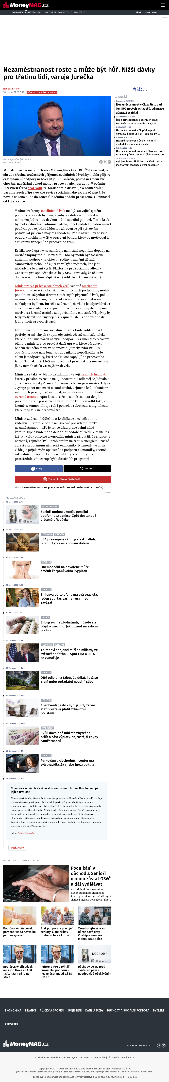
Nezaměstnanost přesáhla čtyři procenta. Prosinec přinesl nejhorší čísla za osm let (140, 153)
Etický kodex (42, 1057)
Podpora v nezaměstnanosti (59, 487)
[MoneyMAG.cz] (26, 5)
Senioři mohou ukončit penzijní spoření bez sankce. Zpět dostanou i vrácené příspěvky (68, 516)
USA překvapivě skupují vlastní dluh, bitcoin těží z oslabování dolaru (68, 541)
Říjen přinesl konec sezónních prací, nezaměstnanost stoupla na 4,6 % (137, 121)
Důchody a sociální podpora (21, 860)
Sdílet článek (140, 89)
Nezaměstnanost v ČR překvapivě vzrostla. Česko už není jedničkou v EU (138, 132)
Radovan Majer (11, 88)
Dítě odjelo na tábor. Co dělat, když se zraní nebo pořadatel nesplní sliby (69, 680)
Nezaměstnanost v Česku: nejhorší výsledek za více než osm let (136, 142)
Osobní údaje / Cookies (106, 1057)
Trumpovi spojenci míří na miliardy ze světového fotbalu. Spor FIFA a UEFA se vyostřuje (69, 654)
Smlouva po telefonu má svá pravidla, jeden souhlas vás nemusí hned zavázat (69, 598)
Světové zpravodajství (57, 12)
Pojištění (75, 1010)
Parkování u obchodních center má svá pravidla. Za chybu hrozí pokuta (67, 762)
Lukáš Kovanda (26, 833)
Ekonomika (13, 1010)
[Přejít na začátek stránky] (163, 1058)
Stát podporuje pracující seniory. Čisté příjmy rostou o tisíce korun (57, 932)
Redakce (55, 1057)
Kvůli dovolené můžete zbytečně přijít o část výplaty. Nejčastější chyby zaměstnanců (69, 737)
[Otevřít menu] (163, 5)
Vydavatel (77, 1057)
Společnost (79, 12)
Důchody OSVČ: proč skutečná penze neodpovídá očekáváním (94, 970)
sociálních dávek (52, 211)
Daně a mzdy (94, 1010)
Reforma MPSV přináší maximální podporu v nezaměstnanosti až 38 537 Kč (56, 972)
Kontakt (65, 1057)
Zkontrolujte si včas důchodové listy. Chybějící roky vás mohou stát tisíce (91, 934)
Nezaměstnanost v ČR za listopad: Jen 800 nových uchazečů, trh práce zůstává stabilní (140, 109)
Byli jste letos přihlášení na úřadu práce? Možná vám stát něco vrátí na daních (140, 163)
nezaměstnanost (27, 397)
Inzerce (88, 1057)
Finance (30, 1010)
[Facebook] (101, 162)
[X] (105, 162)
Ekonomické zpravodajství (26, 12)
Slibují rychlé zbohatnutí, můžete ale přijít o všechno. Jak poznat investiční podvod (69, 626)
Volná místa (127, 1057)
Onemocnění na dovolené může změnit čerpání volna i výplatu (65, 569)
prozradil (34, 188)
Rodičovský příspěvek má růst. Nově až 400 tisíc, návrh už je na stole (18, 972)
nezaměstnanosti (93, 374)
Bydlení (158, 1010)
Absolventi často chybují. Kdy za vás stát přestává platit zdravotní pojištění (68, 709)
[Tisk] (109, 162)
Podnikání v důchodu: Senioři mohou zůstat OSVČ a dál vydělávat (91, 876)
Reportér (11, 1024)
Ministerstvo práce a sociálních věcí (42, 286)
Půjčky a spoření (52, 1010)
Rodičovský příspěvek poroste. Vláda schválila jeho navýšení (19, 932)
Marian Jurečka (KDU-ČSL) (89, 487)
